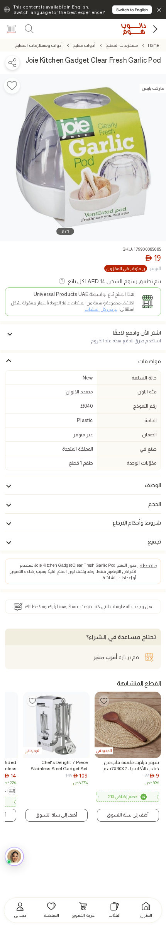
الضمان (149, 435)
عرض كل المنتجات (101, 309)
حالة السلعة (144, 378)
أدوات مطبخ (84, 45)
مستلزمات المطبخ (121, 45)
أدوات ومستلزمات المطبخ (38, 45)
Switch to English (132, 9)
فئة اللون (146, 392)
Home (153, 45)
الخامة (150, 420)
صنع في (148, 449)
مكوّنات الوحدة (141, 463)
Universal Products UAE (61, 294)
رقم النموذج (144, 406)
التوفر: (133, 268)
